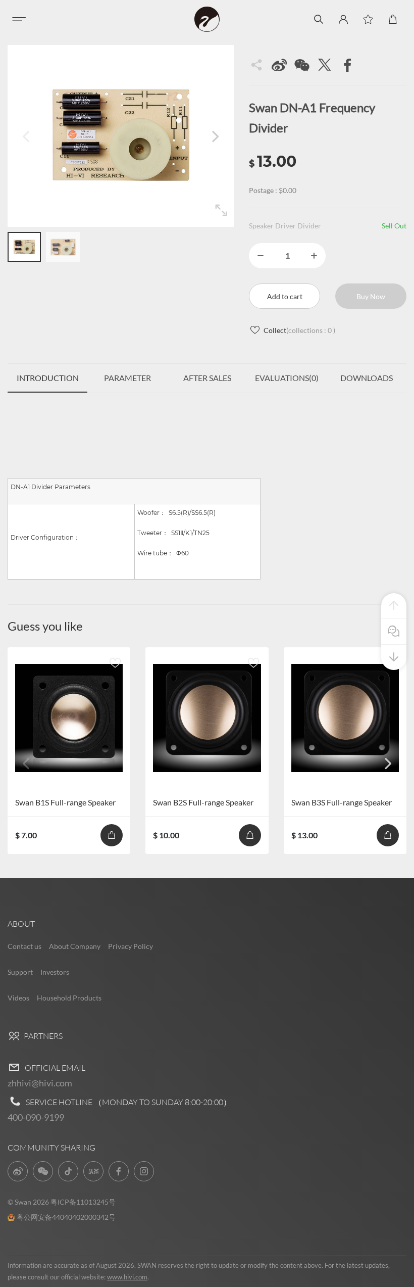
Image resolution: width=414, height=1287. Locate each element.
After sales (207, 378)
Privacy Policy (130, 946)
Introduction (48, 378)
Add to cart (284, 296)
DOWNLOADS (366, 378)
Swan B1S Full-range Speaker (65, 802)
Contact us (24, 946)
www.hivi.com (127, 1277)
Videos (18, 997)
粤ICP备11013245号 (83, 1202)
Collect (299, 330)
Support (20, 972)
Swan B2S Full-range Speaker (203, 802)
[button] (215, 136)
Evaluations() (287, 378)
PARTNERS (42, 1036)
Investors (54, 972)
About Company (74, 946)
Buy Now (370, 296)
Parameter (127, 378)
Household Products (69, 997)
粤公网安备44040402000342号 (66, 1217)
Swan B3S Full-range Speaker (341, 802)
